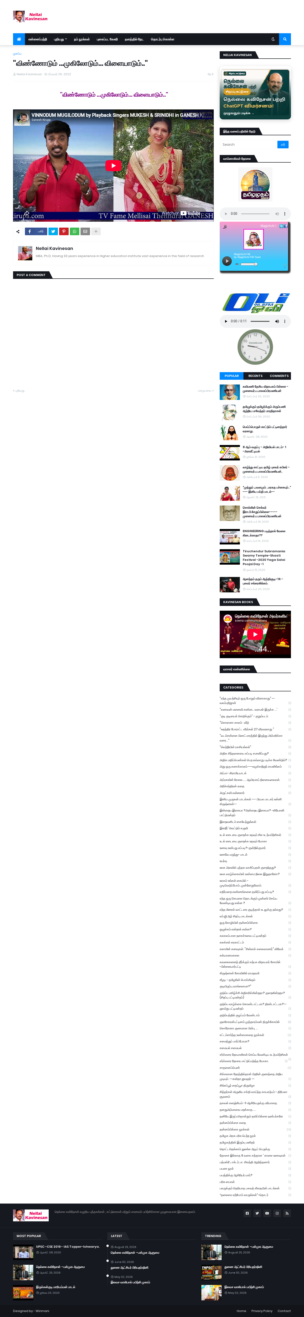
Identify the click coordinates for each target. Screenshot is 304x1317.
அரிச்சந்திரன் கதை (255, 786)
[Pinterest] (64, 231)
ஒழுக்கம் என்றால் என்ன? (255, 929)
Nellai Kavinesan (54, 248)
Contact (284, 1311)
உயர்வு (255, 861)
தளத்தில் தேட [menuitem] (134, 39)
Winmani (42, 1311)
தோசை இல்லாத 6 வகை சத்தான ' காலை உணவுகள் (255, 1155)
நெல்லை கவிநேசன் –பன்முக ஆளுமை (60, 1267)
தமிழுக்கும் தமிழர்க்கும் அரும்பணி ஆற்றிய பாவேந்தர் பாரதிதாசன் (264, 409)
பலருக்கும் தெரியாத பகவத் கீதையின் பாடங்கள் (255, 1188)
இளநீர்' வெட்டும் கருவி (255, 828)
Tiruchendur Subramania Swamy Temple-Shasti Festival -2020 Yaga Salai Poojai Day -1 (264, 558)
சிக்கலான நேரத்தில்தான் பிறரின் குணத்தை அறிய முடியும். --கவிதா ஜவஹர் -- (255, 1076)
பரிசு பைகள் (255, 1182)
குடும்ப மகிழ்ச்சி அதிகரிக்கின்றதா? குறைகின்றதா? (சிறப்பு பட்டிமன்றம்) (255, 995)
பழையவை (204, 390)
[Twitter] (53, 231)
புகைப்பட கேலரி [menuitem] (107, 39)
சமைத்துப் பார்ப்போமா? (255, 1041)
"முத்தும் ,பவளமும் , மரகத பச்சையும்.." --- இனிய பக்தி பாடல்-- (267, 489)
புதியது (19, 390)
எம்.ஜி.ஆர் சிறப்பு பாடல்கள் (255, 916)
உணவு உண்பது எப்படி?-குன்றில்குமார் (255, 848)
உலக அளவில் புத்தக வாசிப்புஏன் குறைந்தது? (255, 867)
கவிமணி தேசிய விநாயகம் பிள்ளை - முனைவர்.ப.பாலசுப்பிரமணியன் (265, 388)
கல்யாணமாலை (255, 955)
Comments (279, 376)
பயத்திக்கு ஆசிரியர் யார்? (255, 1175)
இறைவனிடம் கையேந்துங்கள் (255, 822)
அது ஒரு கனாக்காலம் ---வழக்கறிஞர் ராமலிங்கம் (255, 766)
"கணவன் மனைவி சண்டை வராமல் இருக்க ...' (255, 709)
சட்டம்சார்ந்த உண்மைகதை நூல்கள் (255, 1035)
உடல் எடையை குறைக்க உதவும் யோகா (255, 841)
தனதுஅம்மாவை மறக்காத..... (255, 1109)
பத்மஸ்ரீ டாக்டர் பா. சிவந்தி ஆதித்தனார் (255, 1162)
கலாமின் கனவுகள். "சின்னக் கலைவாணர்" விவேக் (255, 949)
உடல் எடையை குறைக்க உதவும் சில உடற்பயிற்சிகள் (255, 835)
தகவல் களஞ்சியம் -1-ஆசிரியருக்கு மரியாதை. (255, 1103)
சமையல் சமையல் (255, 1048)
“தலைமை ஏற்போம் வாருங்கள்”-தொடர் (255, 1195)
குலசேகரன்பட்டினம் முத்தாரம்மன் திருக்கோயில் (255, 1022)
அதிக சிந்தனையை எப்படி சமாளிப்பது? (255, 753)
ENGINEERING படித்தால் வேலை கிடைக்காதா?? (264, 533)
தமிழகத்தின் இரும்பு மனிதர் (255, 1142)
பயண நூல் (255, 1168)
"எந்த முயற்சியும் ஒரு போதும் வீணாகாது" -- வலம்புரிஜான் (255, 700)
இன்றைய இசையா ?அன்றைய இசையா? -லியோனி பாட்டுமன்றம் (255, 812)
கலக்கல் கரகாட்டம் (255, 942)
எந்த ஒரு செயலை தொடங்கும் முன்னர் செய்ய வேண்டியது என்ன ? (255, 900)
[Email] (85, 231)
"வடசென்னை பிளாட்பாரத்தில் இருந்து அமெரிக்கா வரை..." (255, 738)
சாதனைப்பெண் (255, 1067)
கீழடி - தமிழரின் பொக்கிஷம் (255, 980)
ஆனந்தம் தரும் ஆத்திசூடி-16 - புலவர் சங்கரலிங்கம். (263, 581)
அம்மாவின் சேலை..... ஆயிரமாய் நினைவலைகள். (255, 780)
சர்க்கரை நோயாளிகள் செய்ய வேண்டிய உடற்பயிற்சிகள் (255, 1055)
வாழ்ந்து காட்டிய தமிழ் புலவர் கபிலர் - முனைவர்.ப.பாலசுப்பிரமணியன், (266, 469)
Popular (232, 376)
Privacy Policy (262, 1311)
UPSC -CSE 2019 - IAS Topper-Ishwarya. (68, 1247)
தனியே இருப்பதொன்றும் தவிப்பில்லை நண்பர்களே (255, 1116)
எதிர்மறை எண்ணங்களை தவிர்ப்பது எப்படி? (255, 892)
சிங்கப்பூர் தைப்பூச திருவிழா (255, 1085)
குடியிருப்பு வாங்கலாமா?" (255, 986)
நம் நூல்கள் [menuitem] (82, 39)
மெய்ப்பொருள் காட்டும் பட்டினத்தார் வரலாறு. (265, 429)
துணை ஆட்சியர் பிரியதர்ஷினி (129, 1267)
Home (241, 1311)
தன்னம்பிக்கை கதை (255, 1122)
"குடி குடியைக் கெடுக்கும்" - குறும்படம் (255, 716)
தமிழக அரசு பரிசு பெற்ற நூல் (255, 1136)
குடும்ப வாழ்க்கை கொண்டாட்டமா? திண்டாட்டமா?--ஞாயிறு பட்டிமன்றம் (255, 1006)
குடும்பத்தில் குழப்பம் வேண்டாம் (255, 1015)
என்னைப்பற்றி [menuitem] (37, 39)
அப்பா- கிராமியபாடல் (255, 773)
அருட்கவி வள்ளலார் (255, 793)
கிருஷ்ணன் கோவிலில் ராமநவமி (255, 973)
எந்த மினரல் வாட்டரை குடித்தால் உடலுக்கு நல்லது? (255, 909)
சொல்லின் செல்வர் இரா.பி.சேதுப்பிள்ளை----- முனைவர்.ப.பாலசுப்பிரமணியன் (262, 512)
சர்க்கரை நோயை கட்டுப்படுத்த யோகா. (253, 1061)
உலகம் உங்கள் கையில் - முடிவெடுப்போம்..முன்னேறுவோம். (255, 883)
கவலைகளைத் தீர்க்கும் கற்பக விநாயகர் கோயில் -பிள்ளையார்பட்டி (255, 964)
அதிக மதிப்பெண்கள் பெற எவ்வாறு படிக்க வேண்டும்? (255, 760)
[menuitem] (19, 39)
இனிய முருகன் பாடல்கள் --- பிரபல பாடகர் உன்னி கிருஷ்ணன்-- (255, 801)
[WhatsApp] (74, 231)
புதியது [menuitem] (59, 39)
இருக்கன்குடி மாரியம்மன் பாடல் (55, 1287)
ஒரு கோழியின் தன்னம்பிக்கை (255, 922)
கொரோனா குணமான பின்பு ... (255, 1028)
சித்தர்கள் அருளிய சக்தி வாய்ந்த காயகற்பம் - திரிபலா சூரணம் (255, 1094)
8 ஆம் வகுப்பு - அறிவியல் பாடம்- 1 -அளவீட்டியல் (264, 449)
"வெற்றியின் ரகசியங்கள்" (255, 747)
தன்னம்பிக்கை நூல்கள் (255, 1129)
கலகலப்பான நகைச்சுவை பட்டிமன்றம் (255, 935)
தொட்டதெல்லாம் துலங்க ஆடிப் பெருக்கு (255, 1149)
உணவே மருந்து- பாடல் (255, 854)
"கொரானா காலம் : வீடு (255, 722)
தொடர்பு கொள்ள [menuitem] (162, 39)
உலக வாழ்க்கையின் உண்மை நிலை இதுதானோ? (255, 874)
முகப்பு (17, 53)
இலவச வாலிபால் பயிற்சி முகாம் (130, 1282)
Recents (255, 376)
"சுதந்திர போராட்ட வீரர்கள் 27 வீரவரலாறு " (255, 729)
